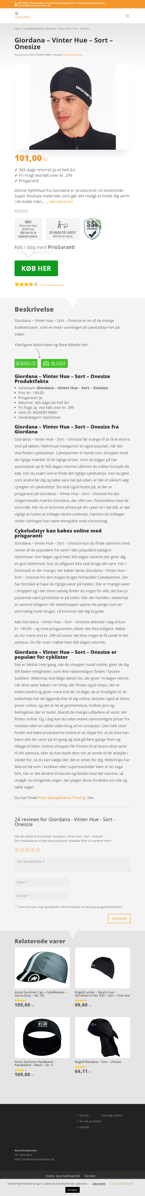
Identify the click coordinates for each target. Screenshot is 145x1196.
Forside (84, 1115)
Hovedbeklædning (33, 28)
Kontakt (84, 1127)
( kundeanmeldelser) (52, 285)
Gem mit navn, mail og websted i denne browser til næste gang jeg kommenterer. (71, 907)
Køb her (36, 268)
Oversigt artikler (112, 1115)
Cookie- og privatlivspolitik (63, 1176)
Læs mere (99, 1183)
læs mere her (61, 201)
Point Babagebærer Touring (62, 797)
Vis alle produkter (90, 1121)
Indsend (119, 918)
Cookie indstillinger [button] (122, 1183)
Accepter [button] (72, 1189)
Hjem (18, 28)
